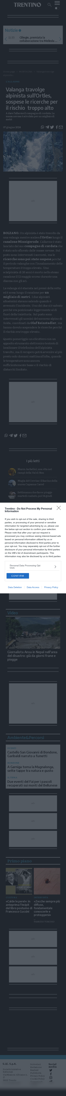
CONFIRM (17, 576)
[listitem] (33, 566)
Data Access (33, 587)
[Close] (60, 509)
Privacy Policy (51, 587)
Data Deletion (15, 587)
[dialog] (33, 548)
